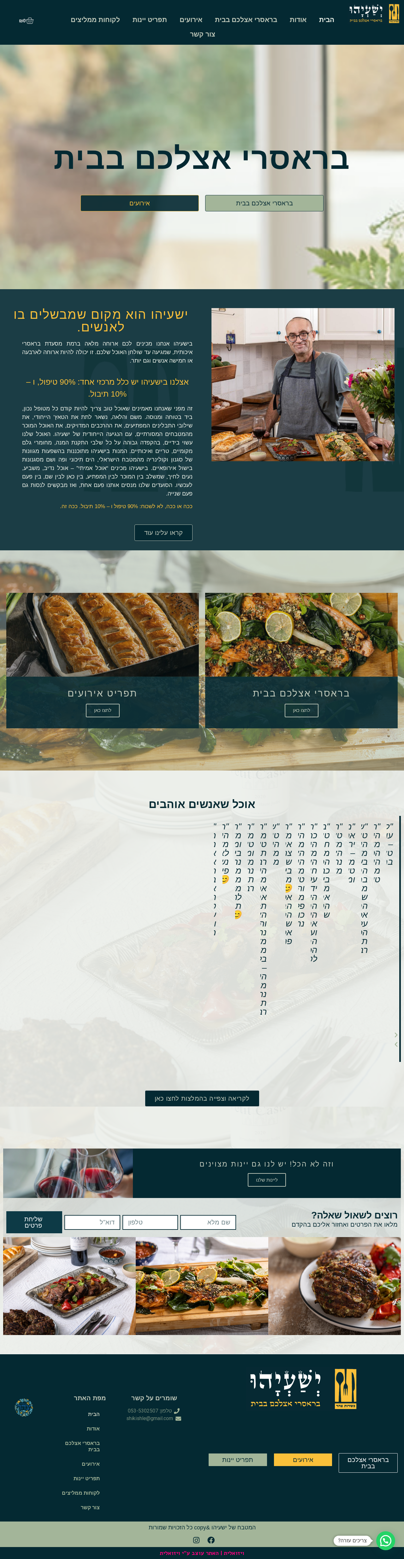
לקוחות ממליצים (95, 19)
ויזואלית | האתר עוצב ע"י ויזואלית (202, 1553)
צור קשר (202, 34)
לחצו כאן (301, 710)
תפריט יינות (150, 19)
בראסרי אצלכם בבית (246, 19)
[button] (307, 1035)
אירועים (191, 19)
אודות (298, 19)
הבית (326, 19)
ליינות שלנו (267, 1180)
